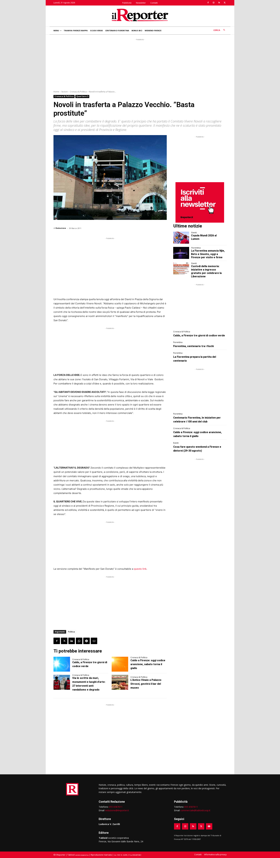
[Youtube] (209, 826)
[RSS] (219, 3)
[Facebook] (208, 3)
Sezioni (64, 91)
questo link (140, 568)
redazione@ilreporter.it (117, 810)
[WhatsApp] (79, 641)
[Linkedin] (71, 641)
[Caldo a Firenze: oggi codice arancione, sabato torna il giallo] (120, 664)
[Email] (94, 641)
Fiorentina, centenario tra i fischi (193, 346)
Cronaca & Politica (78, 91)
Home (56, 91)
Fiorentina (196, 248)
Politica (71, 631)
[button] (220, 30)
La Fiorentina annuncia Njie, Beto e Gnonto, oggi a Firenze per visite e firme (208, 254)
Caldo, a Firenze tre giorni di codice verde (199, 335)
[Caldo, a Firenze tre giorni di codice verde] (61, 664)
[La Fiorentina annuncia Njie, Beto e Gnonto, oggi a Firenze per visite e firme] (181, 253)
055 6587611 (115, 806)
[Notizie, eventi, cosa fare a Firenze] (140, 15)
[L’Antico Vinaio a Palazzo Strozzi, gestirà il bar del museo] (120, 682)
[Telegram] (86, 641)
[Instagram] (214, 3)
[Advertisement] (140, 64)
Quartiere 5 (82, 96)
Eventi (194, 232)
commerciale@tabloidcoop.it (195, 810)
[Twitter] (225, 3)
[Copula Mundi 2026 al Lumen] (181, 238)
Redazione (61, 228)
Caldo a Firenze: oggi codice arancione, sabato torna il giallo (147, 664)
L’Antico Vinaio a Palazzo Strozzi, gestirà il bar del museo (145, 683)
